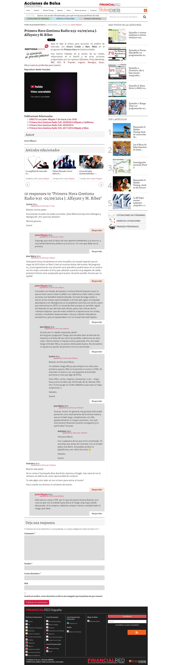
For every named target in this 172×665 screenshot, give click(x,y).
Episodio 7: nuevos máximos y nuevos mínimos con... (137, 35)
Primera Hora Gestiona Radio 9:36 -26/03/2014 (51, 125)
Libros (69, 10)
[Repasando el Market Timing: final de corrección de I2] (122, 130)
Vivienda (51, 628)
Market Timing (48, 10)
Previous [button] (28, 186)
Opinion (60, 10)
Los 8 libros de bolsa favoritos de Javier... (140, 147)
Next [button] (101, 186)
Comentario (29, 533)
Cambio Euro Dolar (54, 640)
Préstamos (31, 643)
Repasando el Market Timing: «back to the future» (139, 183)
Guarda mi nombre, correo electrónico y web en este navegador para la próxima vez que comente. (63, 596)
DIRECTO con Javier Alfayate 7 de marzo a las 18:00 (53, 119)
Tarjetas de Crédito (34, 649)
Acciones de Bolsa (42, 3)
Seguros (30, 646)
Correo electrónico (32, 573)
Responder (97, 230)
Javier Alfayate (76, 24)
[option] (37, 168)
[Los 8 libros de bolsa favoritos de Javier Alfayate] (122, 148)
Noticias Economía (54, 621)
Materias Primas (53, 648)
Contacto (93, 10)
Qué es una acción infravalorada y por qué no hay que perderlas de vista (68, 15)
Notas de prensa (80, 10)
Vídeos (42, 24)
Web (26, 583)
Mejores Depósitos (34, 655)
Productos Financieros (35, 628)
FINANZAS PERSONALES (92, 19)
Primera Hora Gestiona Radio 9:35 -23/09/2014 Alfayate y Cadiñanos (61, 122)
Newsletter (127, 616)
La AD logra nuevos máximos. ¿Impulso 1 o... (139, 201)
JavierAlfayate (41, 235)
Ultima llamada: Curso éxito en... (62, 172)
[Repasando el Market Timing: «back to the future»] (122, 183)
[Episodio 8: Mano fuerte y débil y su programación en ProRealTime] (117, 89)
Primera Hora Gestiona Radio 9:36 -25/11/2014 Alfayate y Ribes (59, 128)
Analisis (36, 10)
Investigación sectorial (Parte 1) (140, 165)
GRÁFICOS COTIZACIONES (65, 19)
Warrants (51, 634)
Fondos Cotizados (34, 634)
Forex (50, 651)
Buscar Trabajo (53, 625)
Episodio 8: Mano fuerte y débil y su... (138, 87)
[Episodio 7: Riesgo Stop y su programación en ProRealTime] (117, 107)
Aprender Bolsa (94, 621)
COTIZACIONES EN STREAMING (38, 19)
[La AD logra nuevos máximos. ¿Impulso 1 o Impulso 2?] (122, 201)
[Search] (144, 17)
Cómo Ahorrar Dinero (55, 637)
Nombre (28, 563)
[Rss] (145, 10)
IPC (29, 625)
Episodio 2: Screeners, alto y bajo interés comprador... (136, 71)
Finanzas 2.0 (73, 623)
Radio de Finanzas (75, 632)
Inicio (28, 10)
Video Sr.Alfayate (31, 24)
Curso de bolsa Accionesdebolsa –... (88, 172)
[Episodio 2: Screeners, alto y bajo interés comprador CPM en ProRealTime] (117, 71)
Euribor (30, 621)
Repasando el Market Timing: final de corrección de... (139, 131)
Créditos (30, 640)
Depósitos (31, 631)
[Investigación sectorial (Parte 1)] (122, 166)
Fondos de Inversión (34, 637)
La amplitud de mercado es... (36, 172)
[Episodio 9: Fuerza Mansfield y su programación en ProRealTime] (117, 54)
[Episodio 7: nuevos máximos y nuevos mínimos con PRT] (117, 36)
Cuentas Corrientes (34, 652)
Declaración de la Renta (56, 631)
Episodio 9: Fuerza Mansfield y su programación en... (137, 52)
